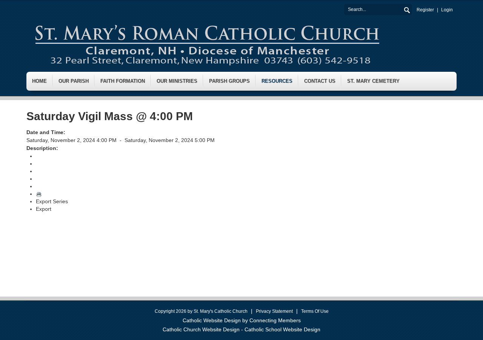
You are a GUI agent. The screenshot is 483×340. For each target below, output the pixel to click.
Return (44, 156)
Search (406, 9)
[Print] (39, 194)
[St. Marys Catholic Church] (206, 43)
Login (447, 9)
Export (43, 209)
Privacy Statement (274, 311)
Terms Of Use (315, 311)
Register (425, 9)
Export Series (52, 201)
